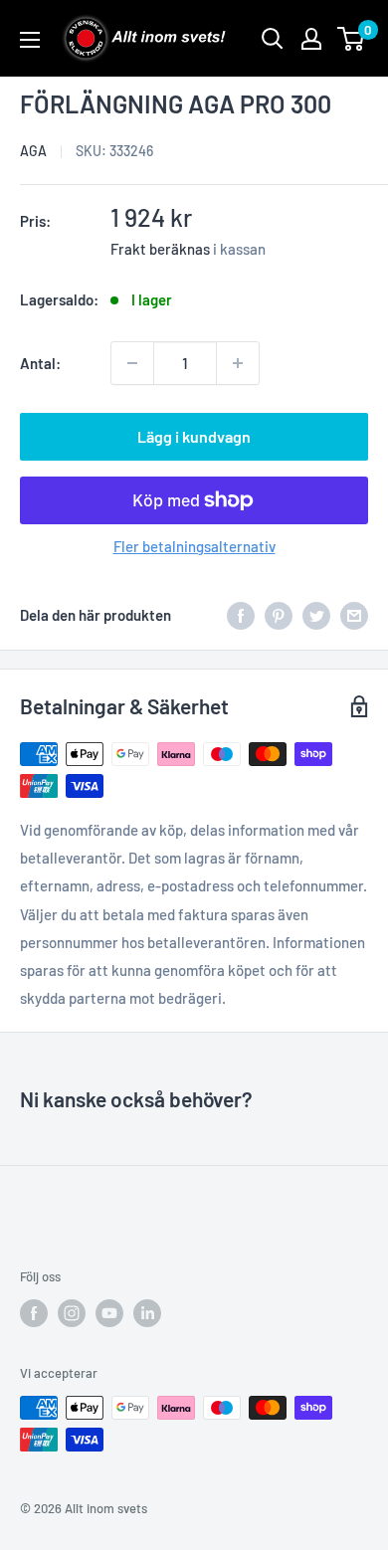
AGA (33, 150)
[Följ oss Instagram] (72, 1313)
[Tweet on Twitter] (316, 615)
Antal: (40, 363)
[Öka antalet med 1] (238, 363)
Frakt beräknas (160, 249)
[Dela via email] (354, 615)
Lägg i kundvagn (194, 436)
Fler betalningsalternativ (194, 546)
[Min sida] (311, 39)
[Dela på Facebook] (241, 615)
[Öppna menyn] (30, 40)
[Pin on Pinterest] (278, 615)
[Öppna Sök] (273, 39)
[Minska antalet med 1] (132, 363)
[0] (351, 39)
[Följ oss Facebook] (34, 1313)
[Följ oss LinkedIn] (147, 1313)
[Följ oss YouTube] (109, 1313)
